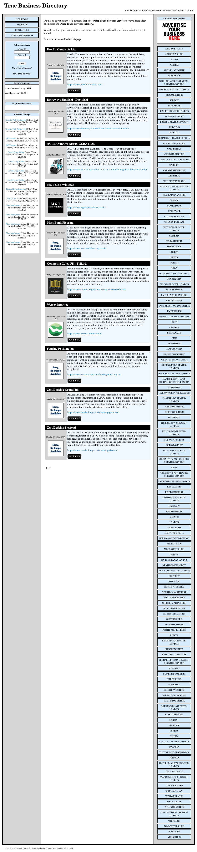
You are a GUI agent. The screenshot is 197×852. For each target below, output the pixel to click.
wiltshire (174, 820)
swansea (174, 746)
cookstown (174, 205)
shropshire (174, 679)
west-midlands (174, 796)
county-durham (174, 221)
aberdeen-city (174, 48)
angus (174, 59)
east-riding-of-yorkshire (174, 305)
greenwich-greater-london (174, 367)
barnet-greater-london (174, 89)
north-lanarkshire (174, 592)
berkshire (174, 105)
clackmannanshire (174, 194)
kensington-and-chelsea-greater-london (174, 460)
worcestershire (174, 826)
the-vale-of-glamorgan (174, 752)
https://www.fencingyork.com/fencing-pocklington (93, 374)
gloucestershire (174, 354)
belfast (174, 100)
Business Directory (23, 848)
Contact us (51, 848)
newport (174, 576)
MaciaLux (11, 198)
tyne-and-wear (174, 771)
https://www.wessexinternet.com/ (84, 333)
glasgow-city (174, 348)
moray (174, 554)
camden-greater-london (174, 159)
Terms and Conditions (65, 848)
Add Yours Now (22, 73)
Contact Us (22, 30)
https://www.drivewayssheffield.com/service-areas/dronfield (98, 128)
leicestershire (174, 492)
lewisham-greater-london (174, 499)
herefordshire (174, 406)
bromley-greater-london (174, 138)
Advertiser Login (38, 848)
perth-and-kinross (174, 629)
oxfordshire (174, 619)
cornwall (174, 211)
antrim (174, 64)
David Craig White (16, 152)
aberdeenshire (174, 54)
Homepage (22, 19)
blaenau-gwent (174, 116)
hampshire (174, 387)
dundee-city (174, 278)
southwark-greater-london (174, 708)
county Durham (174, 216)
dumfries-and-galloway (174, 273)
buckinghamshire (174, 143)
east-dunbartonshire (174, 295)
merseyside (174, 527)
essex (174, 322)
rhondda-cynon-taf (174, 654)
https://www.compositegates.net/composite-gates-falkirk (96, 289)
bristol (174, 132)
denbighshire (174, 241)
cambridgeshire (174, 154)
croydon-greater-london (174, 229)
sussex (174, 736)
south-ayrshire (174, 689)
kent (174, 467)
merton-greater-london (174, 538)
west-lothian (174, 790)
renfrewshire (174, 649)
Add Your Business (22, 35)
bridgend (174, 127)
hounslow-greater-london (174, 433)
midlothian (174, 543)
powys (174, 635)
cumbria (174, 235)
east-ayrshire (174, 289)
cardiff (174, 164)
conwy (174, 200)
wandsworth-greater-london (174, 778)
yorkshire (174, 837)
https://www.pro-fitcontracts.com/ (84, 84)
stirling (174, 720)
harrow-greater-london (174, 392)
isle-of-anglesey (174, 439)
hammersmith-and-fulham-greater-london (174, 380)
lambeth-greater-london (174, 481)
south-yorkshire (174, 700)
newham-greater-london (174, 570)
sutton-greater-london (174, 741)
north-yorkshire (174, 597)
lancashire (174, 486)
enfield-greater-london (174, 316)
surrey (174, 730)
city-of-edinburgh (174, 181)
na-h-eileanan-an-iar (174, 559)
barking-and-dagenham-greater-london (174, 82)
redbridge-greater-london (174, 642)
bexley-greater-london (174, 111)
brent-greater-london (174, 121)
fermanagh (174, 332)
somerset (174, 684)
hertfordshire (174, 412)
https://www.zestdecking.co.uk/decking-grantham (93, 412)
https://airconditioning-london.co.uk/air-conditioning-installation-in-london (107, 169)
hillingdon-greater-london (174, 424)
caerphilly (174, 148)
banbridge (174, 75)
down (174, 268)
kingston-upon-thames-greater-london (174, 474)
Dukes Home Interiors (16, 189)
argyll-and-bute (174, 70)
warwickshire (174, 785)
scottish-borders (174, 673)
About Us (22, 24)
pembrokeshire (174, 624)
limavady (174, 506)
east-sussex (174, 311)
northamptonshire (174, 603)
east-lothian (174, 300)
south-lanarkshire (174, 695)
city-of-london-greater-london (174, 188)
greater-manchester (174, 359)
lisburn (174, 516)
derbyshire (174, 246)
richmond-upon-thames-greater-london (174, 661)
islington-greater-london (174, 452)
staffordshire (174, 714)
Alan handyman (13, 205)
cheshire (174, 175)
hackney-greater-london (174, 373)
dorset (174, 262)
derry (174, 251)
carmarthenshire (174, 170)
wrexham (174, 831)
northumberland (174, 608)
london (174, 522)
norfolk (174, 581)
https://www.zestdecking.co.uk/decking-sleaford (92, 450)
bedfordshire (174, 94)
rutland (174, 668)
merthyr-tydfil (174, 532)
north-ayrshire (174, 586)
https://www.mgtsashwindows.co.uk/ (86, 207)
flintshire (174, 343)
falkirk (174, 327)
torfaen (174, 757)
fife (174, 338)
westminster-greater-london (174, 814)
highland (174, 417)
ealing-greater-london (174, 284)
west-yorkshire (174, 807)
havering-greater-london (174, 400)
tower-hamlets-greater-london (174, 765)
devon (174, 257)
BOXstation (11, 138)
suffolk (174, 725)
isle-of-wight (174, 445)
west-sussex (174, 801)
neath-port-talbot (174, 565)
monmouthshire (174, 549)
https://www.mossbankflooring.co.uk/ (86, 248)
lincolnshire (174, 511)
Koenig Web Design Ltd (16, 120)
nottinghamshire (174, 613)
